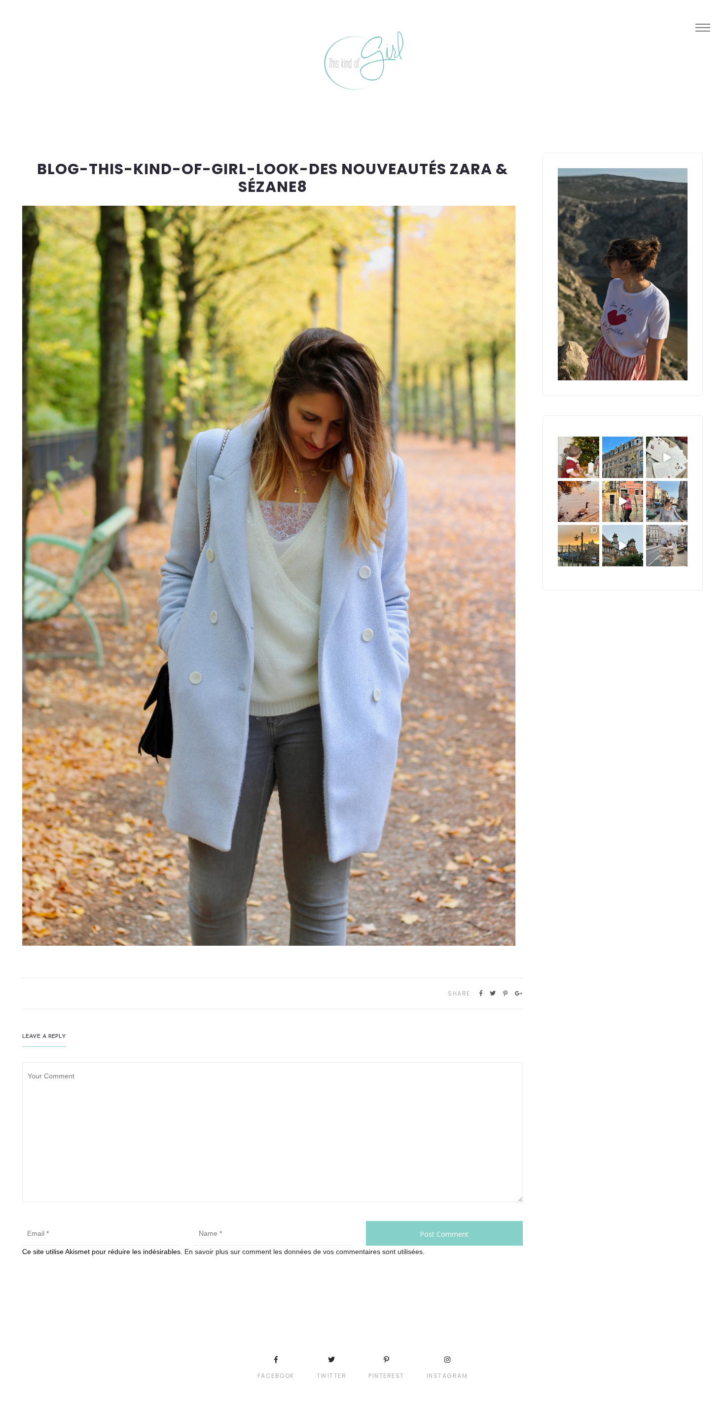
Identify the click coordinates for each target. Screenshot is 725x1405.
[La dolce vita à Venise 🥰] (667, 501)
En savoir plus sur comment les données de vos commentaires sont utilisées (303, 1252)
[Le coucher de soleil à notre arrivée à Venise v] (578, 545)
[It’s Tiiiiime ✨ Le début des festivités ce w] (578, 457)
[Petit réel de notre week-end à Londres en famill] (623, 545)
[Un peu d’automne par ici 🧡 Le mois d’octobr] (578, 501)
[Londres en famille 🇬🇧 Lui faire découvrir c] (667, 545)
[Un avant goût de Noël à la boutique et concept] (667, 457)
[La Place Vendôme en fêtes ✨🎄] (623, 457)
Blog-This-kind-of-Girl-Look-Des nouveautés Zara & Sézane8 (272, 177)
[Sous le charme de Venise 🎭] (623, 501)
